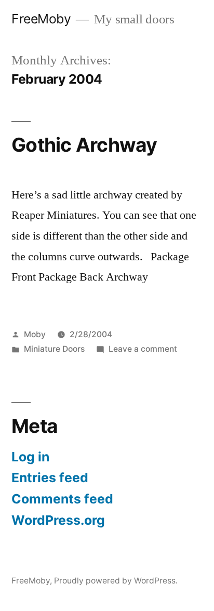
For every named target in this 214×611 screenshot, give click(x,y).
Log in (30, 456)
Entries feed (49, 477)
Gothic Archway (84, 144)
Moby (35, 334)
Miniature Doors (54, 349)
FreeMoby (41, 18)
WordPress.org (58, 520)
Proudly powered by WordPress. (116, 581)
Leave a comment (143, 349)
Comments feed (62, 499)
